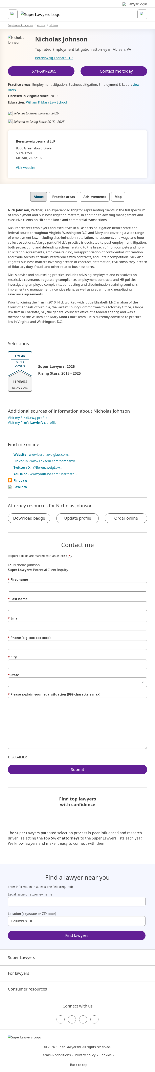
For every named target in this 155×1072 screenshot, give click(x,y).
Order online (126, 518)
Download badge (29, 518)
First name (18, 579)
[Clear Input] (140, 901)
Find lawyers (76, 935)
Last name (17, 599)
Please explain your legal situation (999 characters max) (54, 694)
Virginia (41, 25)
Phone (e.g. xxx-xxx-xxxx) (29, 637)
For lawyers (18, 973)
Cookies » (106, 1055)
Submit (77, 769)
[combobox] (77, 901)
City (12, 657)
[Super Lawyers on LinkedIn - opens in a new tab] (94, 1019)
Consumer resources (27, 989)
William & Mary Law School (46, 102)
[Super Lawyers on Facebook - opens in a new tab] (61, 1019)
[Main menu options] (13, 14)
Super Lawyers (21, 957)
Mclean (53, 25)
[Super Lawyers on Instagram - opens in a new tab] (72, 1019)
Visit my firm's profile (32, 422)
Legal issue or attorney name (30, 894)
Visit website (25, 167)
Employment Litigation (20, 25)
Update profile (77, 518)
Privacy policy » (86, 1055)
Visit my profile (27, 417)
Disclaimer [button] (17, 757)
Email (14, 618)
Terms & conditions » (57, 1055)
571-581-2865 (44, 71)
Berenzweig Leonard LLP (54, 58)
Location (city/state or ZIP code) (32, 913)
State (13, 675)
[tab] (38, 197)
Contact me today (116, 71)
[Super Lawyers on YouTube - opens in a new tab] (83, 1019)
